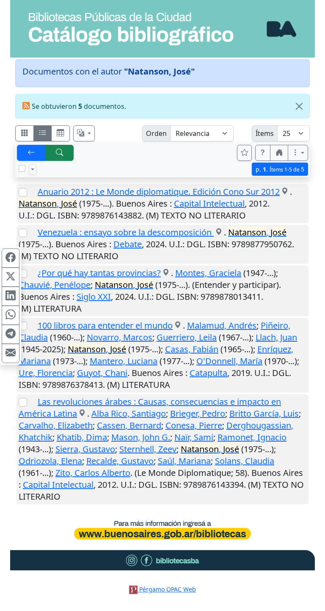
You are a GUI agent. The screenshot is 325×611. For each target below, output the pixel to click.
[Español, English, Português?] (84, 133)
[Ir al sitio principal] (162, 29)
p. (280, 169)
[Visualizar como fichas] (24, 133)
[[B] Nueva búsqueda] (59, 153)
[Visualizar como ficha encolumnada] (42, 133)
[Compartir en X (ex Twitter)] (10, 277)
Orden (156, 133)
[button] (262, 153)
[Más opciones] (298, 153)
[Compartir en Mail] (10, 353)
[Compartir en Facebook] (10, 258)
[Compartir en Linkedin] (10, 296)
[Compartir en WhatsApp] (10, 315)
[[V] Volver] (31, 153)
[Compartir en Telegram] (10, 334)
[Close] (299, 106)
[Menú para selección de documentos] (32, 169)
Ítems (265, 133)
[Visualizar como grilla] (60, 133)
